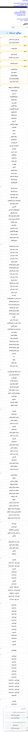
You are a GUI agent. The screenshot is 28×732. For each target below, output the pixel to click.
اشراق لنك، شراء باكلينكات (14, 200)
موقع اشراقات (14, 75)
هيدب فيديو (14, 151)
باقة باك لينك (14, 54)
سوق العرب (14, 377)
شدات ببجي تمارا (14, 249)
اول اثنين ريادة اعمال (14, 39)
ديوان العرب (14, 396)
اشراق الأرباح (14, 182)
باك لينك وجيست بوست (14, 219)
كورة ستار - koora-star (14, 562)
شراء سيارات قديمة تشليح (14, 517)
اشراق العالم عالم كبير (14, 209)
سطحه (14, 478)
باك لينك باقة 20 (14, 380)
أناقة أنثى (14, 127)
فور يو (14, 316)
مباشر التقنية (14, 170)
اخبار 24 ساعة (14, 234)
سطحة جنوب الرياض (14, 493)
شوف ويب (14, 102)
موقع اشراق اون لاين (14, 78)
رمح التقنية (14, 155)
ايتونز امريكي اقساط (14, 310)
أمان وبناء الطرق (21, 15)
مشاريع (14, 399)
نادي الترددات (14, 142)
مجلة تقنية (14, 225)
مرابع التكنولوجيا (14, 96)
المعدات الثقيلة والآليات (19, 12)
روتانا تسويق (14, 136)
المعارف (14, 148)
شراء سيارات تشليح (14, 505)
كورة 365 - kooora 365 (14, 596)
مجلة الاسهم (14, 105)
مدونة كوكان (14, 115)
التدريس (14, 206)
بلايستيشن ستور (14, 338)
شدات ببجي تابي (14, 255)
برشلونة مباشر (14, 420)
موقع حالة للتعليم (14, 231)
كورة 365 (14, 523)
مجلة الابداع (14, 139)
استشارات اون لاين (14, 145)
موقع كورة (14, 650)
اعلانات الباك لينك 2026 (14, 216)
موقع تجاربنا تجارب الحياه (14, 393)
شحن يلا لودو (14, 326)
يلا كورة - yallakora (14, 593)
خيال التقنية (14, 99)
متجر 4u (14, 295)
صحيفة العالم (14, 240)
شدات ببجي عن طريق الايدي (14, 298)
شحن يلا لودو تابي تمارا (14, 304)
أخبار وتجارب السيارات (19, 13)
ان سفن (14, 93)
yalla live (14, 554)
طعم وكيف (14, 161)
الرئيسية (26, 20)
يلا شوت (14, 411)
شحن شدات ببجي (14, 319)
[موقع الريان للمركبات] (22, 7)
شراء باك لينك (14, 188)
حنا (14, 356)
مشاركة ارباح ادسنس (14, 42)
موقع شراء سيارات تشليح (14, 508)
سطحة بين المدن (14, 481)
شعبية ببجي (14, 332)
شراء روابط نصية (14, 194)
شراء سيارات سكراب (14, 502)
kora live (14, 608)
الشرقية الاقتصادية (14, 109)
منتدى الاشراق (14, 212)
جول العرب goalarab (14, 529)
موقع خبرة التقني (14, 124)
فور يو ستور (14, 292)
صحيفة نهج (14, 118)
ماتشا (14, 359)
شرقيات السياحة (14, 176)
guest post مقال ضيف (14, 374)
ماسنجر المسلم (14, 63)
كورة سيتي (14, 526)
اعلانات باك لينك (14, 402)
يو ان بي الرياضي (14, 228)
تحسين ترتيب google (14, 57)
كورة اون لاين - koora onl (14, 590)
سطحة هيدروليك (14, 484)
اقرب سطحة (14, 496)
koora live (14, 574)
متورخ (14, 130)
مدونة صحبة (14, 173)
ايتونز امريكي (14, 261)
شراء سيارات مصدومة (14, 514)
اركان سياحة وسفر (14, 81)
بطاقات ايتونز (14, 335)
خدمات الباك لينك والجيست (14, 371)
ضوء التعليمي (14, 69)
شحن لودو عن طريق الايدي (14, 329)
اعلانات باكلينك (14, 405)
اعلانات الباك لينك (14, 203)
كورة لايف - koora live (14, 680)
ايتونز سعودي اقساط (14, 264)
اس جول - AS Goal (14, 599)
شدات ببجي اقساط (14, 246)
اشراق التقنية (14, 90)
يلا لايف (14, 536)
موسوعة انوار (14, 179)
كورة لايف (14, 611)
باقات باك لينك (14, 197)
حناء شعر (14, 353)
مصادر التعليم (14, 222)
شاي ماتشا (14, 362)
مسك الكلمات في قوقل (14, 87)
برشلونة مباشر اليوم (14, 544)
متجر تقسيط (14, 280)
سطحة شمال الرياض (14, 487)
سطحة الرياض (14, 475)
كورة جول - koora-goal (14, 565)
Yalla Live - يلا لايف (14, 587)
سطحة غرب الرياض (14, 490)
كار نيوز (14, 121)
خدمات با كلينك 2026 (14, 390)
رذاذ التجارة (14, 158)
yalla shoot (14, 414)
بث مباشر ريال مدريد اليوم (14, 532)
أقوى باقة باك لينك (14, 387)
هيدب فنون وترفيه (14, 237)
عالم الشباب (14, 48)
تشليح (14, 499)
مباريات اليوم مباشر (14, 417)
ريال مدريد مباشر (14, 423)
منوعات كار (22, 11)
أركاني (14, 167)
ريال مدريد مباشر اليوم (14, 541)
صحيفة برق (14, 72)
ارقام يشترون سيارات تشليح (14, 511)
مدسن (14, 133)
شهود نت (14, 164)
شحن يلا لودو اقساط (14, 267)
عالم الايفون (14, 112)
